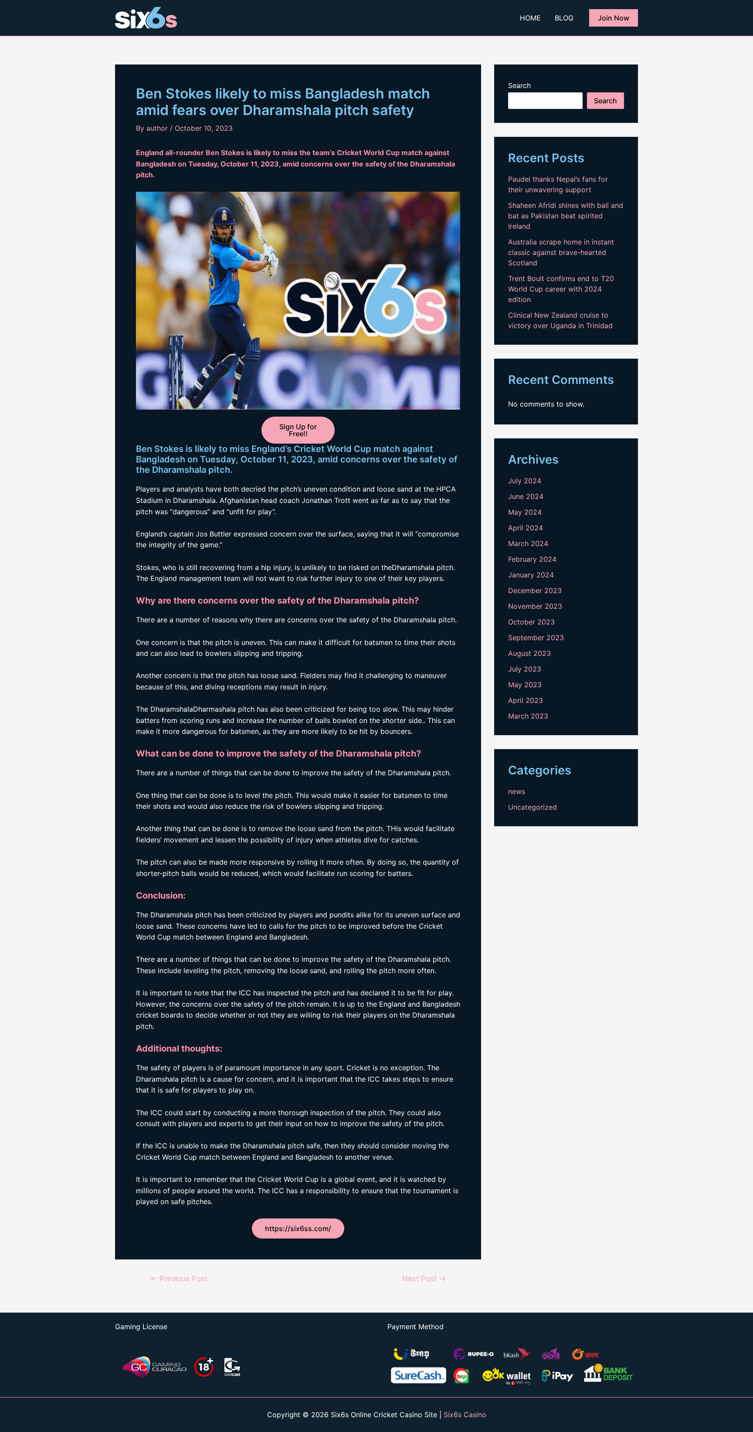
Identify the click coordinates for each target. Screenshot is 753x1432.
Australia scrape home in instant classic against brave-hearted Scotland (561, 252)
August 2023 (529, 653)
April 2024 (525, 527)
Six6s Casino (465, 1414)
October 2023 (531, 622)
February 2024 (532, 559)
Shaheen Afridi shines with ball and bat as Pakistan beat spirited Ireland (565, 216)
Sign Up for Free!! (298, 430)
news (516, 791)
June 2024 (525, 496)
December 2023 (535, 590)
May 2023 (525, 684)
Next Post (424, 1278)
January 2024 (531, 574)
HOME (530, 18)
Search (519, 85)
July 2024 (524, 480)
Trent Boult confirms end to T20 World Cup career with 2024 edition (561, 289)
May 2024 (525, 512)
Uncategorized (532, 807)
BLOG (564, 18)
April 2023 (525, 700)
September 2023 (536, 637)
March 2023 (528, 716)
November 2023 (535, 606)
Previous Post (178, 1278)
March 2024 (528, 543)
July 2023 (524, 669)
